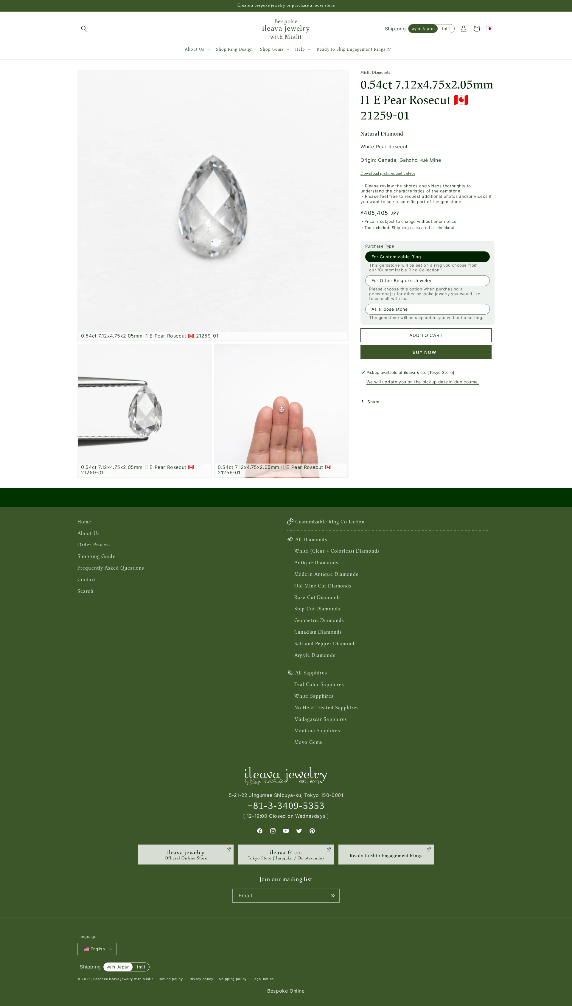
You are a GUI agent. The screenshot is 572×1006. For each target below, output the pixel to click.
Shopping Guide (96, 556)
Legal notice (263, 979)
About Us (88, 533)
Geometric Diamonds (319, 620)
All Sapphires (311, 673)
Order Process (94, 545)
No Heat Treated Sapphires (326, 707)
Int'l (446, 28)
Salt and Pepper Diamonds (325, 643)
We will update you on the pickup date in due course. (422, 381)
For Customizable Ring (396, 256)
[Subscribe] (332, 896)
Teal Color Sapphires (319, 684)
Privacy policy (201, 979)
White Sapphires (313, 696)
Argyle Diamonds (314, 655)
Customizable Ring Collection (330, 522)
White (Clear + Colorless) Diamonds (337, 551)
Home (84, 522)
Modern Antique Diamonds (326, 574)
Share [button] (373, 401)
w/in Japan (423, 28)
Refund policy (171, 979)
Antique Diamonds (316, 562)
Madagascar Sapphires (320, 719)
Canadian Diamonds (318, 632)
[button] (84, 28)
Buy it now (426, 352)
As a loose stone (390, 309)
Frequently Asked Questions (110, 568)
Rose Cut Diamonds (317, 597)
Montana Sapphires (317, 730)
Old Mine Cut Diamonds (323, 586)
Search (85, 591)
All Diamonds (311, 539)
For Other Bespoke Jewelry (402, 280)
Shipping (400, 227)
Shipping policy (233, 979)
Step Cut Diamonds (317, 609)
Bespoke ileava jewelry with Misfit (123, 979)
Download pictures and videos (387, 173)
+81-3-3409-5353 (286, 805)
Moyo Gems (308, 742)
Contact (86, 579)
